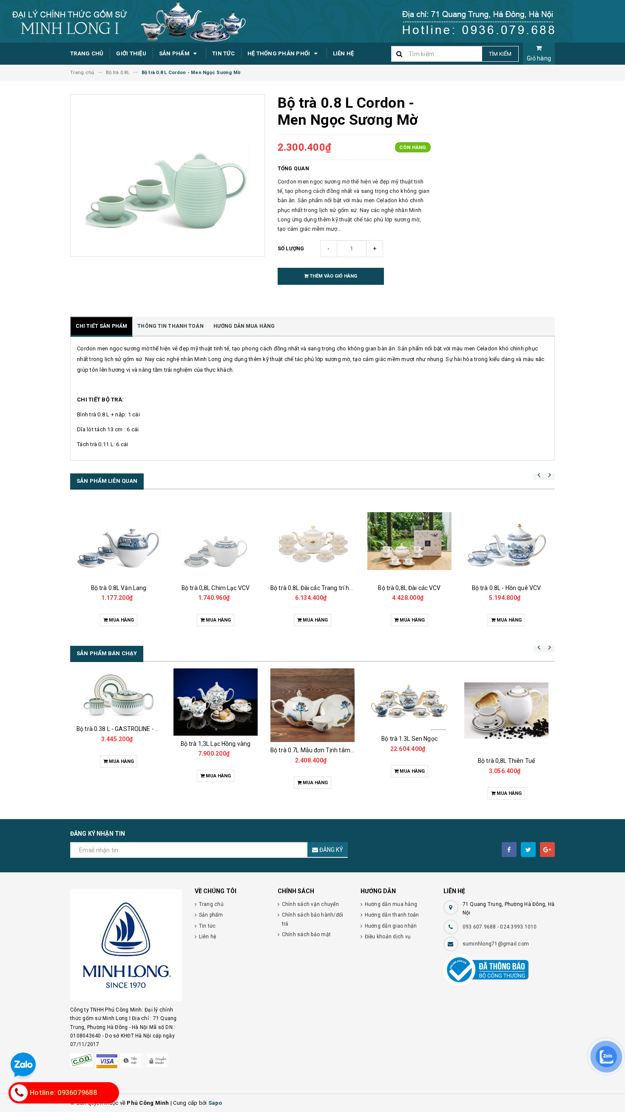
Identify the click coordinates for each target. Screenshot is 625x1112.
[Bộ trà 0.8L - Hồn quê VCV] (506, 541)
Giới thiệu (131, 53)
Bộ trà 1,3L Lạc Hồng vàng (216, 743)
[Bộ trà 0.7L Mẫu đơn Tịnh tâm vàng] (312, 705)
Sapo (215, 1103)
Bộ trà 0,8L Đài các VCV (409, 588)
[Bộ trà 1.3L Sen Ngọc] (409, 699)
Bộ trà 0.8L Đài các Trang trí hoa (313, 588)
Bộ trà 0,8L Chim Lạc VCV (216, 588)
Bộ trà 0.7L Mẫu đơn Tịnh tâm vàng (317, 750)
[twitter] (528, 849)
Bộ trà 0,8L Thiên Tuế (506, 760)
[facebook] (509, 849)
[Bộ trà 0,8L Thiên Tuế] (506, 710)
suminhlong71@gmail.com (496, 944)
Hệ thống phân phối (279, 53)
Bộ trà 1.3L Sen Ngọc (409, 738)
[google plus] (547, 849)
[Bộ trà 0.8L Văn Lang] (119, 541)
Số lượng (291, 249)
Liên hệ (343, 53)
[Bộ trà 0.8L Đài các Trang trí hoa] (312, 541)
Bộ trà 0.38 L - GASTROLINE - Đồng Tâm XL (134, 728)
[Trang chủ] (312, 21)
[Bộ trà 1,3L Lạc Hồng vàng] (215, 702)
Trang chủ (86, 53)
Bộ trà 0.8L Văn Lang (119, 588)
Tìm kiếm (500, 54)
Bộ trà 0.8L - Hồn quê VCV (506, 588)
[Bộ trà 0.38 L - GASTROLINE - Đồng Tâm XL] (119, 694)
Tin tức (223, 53)
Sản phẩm (175, 53)
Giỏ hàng (539, 58)
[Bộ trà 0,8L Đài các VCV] (409, 541)
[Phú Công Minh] (126, 945)
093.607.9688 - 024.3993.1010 (500, 927)
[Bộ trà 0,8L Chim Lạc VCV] (215, 541)
